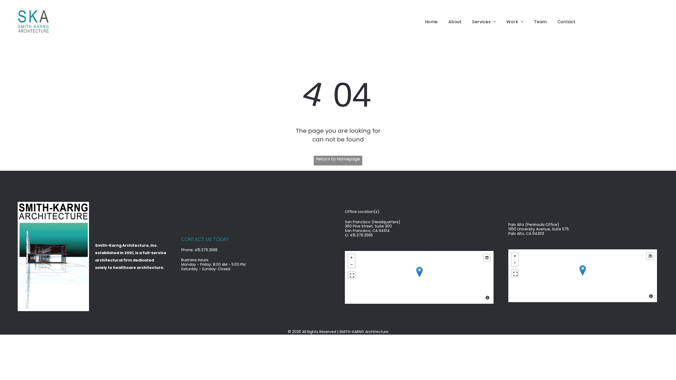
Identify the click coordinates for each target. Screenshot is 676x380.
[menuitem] (431, 21)
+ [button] (351, 257)
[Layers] (486, 257)
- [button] (351, 264)
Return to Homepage (338, 159)
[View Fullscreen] (351, 275)
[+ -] (419, 277)
